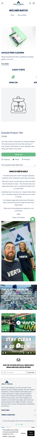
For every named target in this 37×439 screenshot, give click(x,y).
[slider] (11, 330)
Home (12, 15)
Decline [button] (23, 433)
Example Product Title (12, 133)
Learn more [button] (11, 436)
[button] (32, 219)
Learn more (7, 305)
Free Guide (5, 64)
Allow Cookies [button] (31, 433)
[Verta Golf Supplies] (18, 3)
